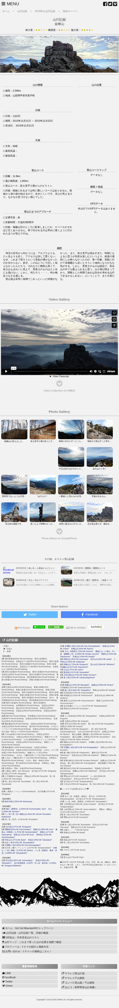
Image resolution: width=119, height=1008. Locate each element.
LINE (8, 973)
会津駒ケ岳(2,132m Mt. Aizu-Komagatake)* (82, 646)
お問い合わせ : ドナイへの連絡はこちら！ (28, 951)
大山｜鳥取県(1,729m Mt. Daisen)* (79, 651)
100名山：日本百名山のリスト (22, 937)
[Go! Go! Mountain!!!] (57, 628)
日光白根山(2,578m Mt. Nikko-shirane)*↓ (80, 675)
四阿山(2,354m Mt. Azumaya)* (76, 659)
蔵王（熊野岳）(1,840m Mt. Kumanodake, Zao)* (26, 809)
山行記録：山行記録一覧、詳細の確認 (27, 933)
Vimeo (9, 985)
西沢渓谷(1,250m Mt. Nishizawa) (18, 801)
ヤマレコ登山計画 (74, 973)
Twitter (9, 981)
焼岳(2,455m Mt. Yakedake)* (40, 840)
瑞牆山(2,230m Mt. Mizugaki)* (77, 685)
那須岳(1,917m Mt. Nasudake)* (76, 672)
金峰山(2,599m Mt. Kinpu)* (102, 685)
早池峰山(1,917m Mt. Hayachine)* (74, 667)
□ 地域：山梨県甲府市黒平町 (19, 95)
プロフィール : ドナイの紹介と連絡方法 (26, 946)
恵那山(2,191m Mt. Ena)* (24, 835)
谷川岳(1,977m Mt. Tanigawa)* (19, 827)
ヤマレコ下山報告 (74, 978)
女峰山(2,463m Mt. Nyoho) (82, 649)
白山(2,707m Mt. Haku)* (73, 670)
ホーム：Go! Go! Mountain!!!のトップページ (29, 928)
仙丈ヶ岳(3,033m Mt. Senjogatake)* (20, 842)
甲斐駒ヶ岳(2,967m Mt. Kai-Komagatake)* (81, 747)
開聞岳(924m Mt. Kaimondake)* (18, 829)
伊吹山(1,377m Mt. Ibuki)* (15, 840)
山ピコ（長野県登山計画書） (80, 987)
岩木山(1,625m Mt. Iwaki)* (101, 659)
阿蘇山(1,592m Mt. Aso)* (43, 829)
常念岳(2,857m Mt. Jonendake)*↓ (20, 860)
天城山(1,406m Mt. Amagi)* (83, 657)
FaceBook (10, 977)
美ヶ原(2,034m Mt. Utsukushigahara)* (79, 677)
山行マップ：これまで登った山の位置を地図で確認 (32, 942)
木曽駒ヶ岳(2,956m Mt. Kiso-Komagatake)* (23, 845)
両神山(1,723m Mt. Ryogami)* (76, 664)
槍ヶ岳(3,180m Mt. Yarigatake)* (78, 690)
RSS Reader (25, 628)
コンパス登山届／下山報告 (79, 982)
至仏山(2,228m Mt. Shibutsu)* (102, 664)
